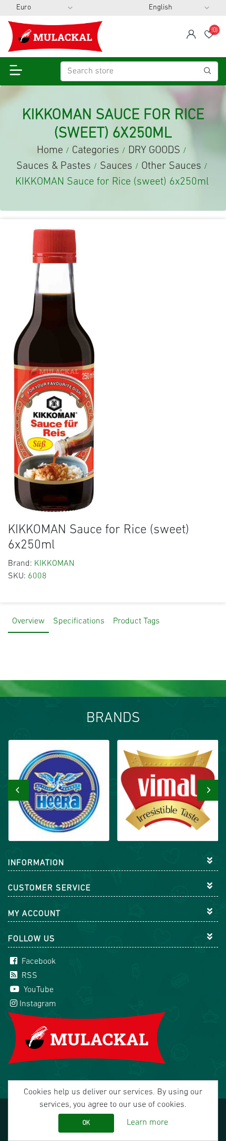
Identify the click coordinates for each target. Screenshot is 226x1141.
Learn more (147, 1122)
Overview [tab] (28, 621)
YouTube (38, 990)
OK (86, 1123)
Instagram (37, 1004)
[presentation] (18, 790)
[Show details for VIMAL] (167, 790)
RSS (28, 976)
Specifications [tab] (79, 621)
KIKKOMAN (54, 563)
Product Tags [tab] (136, 621)
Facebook (37, 961)
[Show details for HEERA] (59, 790)
